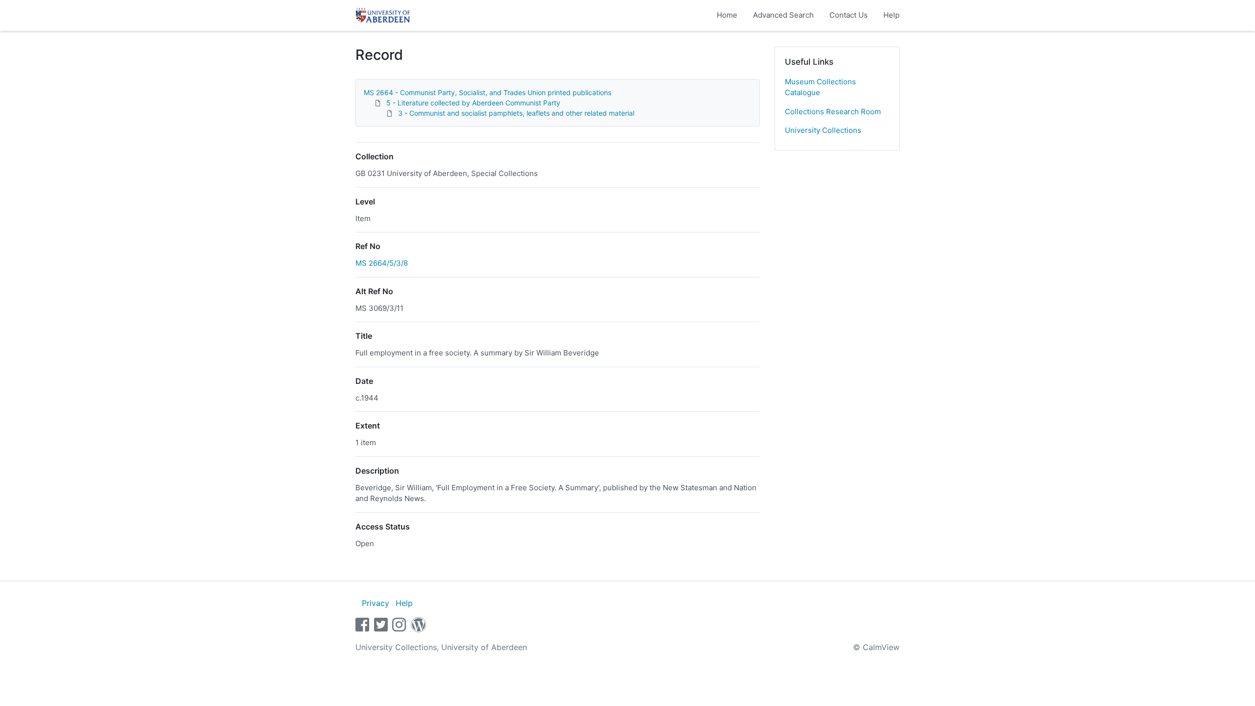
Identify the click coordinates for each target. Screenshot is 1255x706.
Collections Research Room (833, 111)
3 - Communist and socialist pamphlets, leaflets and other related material (516, 113)
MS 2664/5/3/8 (381, 263)
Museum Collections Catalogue (820, 87)
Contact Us (848, 15)
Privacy (375, 603)
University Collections (823, 130)
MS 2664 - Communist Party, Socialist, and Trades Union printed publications (487, 92)
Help (891, 15)
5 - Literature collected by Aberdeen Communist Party (473, 103)
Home (727, 15)
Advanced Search (783, 15)
